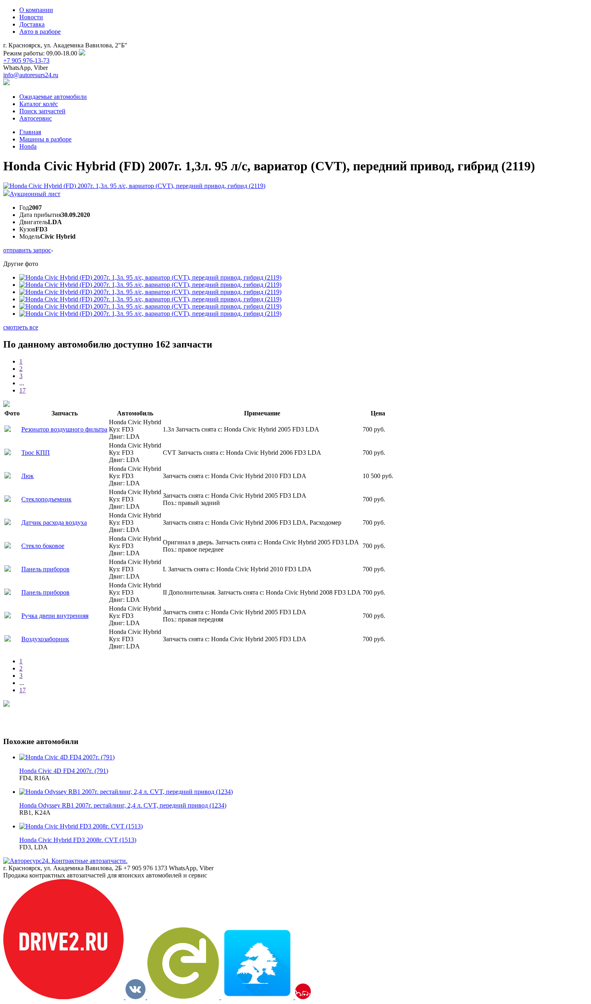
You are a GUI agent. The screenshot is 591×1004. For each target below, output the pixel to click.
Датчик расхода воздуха (54, 522)
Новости (31, 17)
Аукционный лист (35, 193)
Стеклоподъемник (46, 499)
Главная (30, 132)
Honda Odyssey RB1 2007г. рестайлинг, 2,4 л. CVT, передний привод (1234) (122, 805)
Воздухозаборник (45, 639)
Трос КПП (35, 452)
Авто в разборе (40, 31)
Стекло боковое (42, 545)
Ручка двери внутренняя (54, 615)
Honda (28, 146)
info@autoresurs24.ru (30, 75)
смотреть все (20, 327)
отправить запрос (27, 250)
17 (22, 390)
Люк (27, 475)
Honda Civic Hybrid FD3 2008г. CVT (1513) (77, 839)
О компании (36, 9)
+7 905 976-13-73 (26, 60)
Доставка (32, 24)
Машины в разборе (45, 139)
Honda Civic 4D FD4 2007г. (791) (63, 770)
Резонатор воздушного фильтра (64, 429)
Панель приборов (45, 569)
